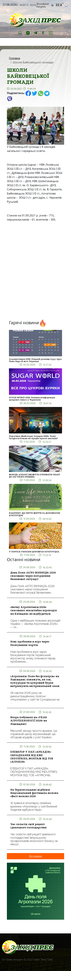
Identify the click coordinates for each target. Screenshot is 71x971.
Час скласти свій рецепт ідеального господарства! (28, 826)
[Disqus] (35, 271)
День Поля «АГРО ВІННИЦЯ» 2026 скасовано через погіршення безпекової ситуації (33, 576)
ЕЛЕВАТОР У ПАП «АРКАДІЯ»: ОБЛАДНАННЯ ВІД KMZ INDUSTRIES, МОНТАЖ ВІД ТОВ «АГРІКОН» (31, 756)
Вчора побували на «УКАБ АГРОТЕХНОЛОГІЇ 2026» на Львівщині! (28, 720)
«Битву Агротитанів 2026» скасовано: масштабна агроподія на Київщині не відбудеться (33, 610)
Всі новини (35, 856)
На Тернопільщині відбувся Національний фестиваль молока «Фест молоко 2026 (34, 793)
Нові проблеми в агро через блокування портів (29, 643)
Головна (14, 58)
